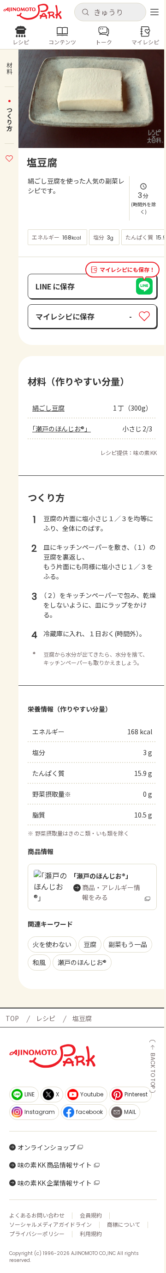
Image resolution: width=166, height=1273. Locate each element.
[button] (110, 12)
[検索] (85, 12)
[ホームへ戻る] (32, 12)
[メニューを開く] (154, 12)
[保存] (9, 157)
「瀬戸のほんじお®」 (61, 428)
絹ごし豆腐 (48, 407)
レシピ (45, 1018)
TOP (12, 1018)
